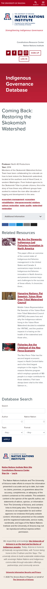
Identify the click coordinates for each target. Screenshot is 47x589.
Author (5, 416)
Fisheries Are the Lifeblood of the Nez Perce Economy (29, 347)
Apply (7, 439)
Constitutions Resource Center (30, 42)
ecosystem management (13, 199)
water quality (26, 205)
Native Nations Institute (33, 45)
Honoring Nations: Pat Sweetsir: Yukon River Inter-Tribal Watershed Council (30, 298)
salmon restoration (10, 205)
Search (5, 406)
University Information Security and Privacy (23, 572)
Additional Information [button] (15, 216)
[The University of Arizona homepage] (15, 3)
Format (27, 427)
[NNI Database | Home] (23, 22)
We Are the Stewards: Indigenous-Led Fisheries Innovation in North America (30, 244)
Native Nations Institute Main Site (17, 467)
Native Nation (30, 416)
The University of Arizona (23, 580)
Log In (24, 59)
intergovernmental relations (27, 202)
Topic (4, 427)
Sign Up (35, 53)
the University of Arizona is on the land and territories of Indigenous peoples (23, 544)
